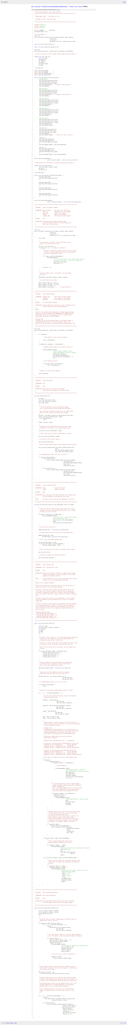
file (58, 9)
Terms (15, 1023)
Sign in (124, 2)
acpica (80, 6)
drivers (72, 6)
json (125, 1022)
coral (32, 6)
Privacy (11, 1023)
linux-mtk (37, 6)
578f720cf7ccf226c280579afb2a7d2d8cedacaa (54, 6)
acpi (76, 6)
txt (121, 1022)
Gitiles (8, 1023)
